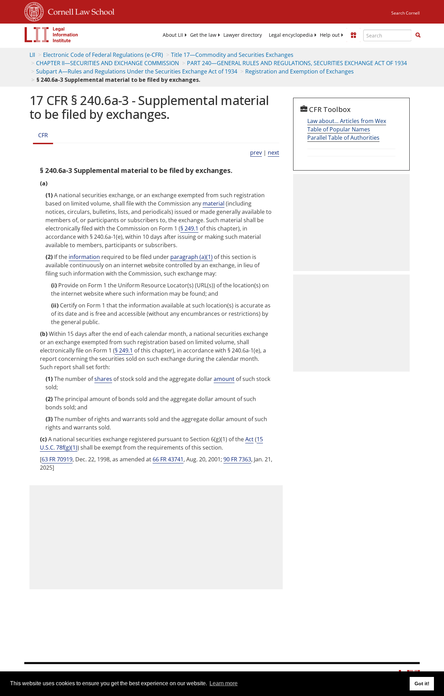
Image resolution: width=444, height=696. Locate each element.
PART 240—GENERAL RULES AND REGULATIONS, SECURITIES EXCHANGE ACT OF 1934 (297, 63)
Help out (330, 35)
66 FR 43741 (168, 459)
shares (103, 379)
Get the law (203, 35)
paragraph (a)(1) (191, 257)
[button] (418, 35)
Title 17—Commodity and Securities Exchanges (232, 55)
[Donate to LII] (353, 35)
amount (224, 379)
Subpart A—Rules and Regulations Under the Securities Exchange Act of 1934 (136, 71)
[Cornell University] (34, 10)
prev (256, 152)
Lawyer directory (242, 35)
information (84, 257)
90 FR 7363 (237, 459)
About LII (173, 35)
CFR (43, 135)
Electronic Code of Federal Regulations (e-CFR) (103, 55)
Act (249, 439)
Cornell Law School (79, 10)
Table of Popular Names (338, 129)
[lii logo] (51, 34)
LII (32, 55)
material (213, 203)
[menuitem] (173, 35)
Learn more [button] (224, 683)
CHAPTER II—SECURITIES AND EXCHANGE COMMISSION (107, 63)
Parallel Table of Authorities (343, 137)
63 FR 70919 (57, 459)
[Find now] (418, 35)
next (273, 152)
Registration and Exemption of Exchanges (299, 71)
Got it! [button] (422, 683)
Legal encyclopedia (291, 35)
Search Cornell (405, 13)
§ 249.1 (189, 228)
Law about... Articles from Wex (346, 121)
